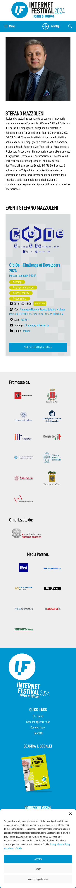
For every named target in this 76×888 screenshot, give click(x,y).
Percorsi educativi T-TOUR (22, 275)
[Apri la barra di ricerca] (70, 26)
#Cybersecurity (21, 293)
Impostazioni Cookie (13, 848)
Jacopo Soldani (48, 309)
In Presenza (43, 325)
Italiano (26, 331)
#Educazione (19, 298)
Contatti (38, 733)
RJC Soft (25, 319)
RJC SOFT (23, 314)
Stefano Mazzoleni (53, 314)
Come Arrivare (38, 727)
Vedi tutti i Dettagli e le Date (38, 347)
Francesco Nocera (29, 309)
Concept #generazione (38, 721)
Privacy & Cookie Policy (60, 844)
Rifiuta (38, 869)
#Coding (17, 282)
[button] (70, 814)
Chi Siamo (38, 716)
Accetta (38, 859)
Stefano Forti (36, 314)
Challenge (30, 325)
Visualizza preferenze (38, 879)
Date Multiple (39, 303)
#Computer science (23, 287)
